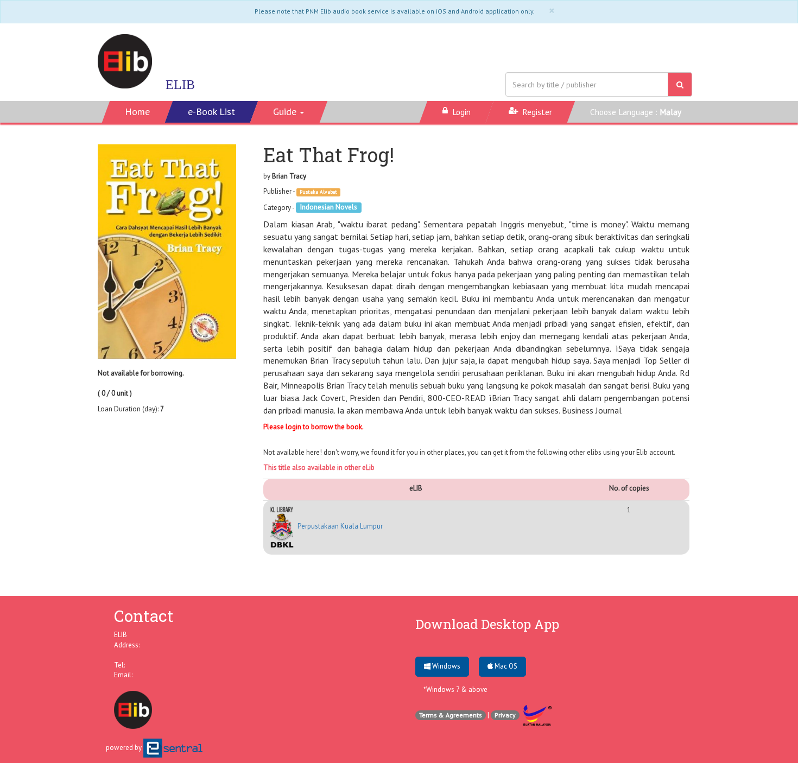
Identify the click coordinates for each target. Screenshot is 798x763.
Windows (445, 666)
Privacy (505, 715)
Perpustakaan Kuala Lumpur (339, 526)
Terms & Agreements (450, 715)
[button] (289, 112)
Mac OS (505, 666)
